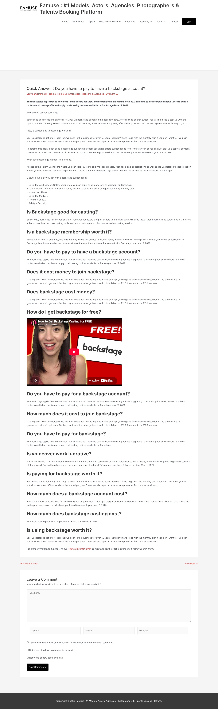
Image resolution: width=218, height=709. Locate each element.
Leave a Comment (36, 93)
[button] (119, 21)
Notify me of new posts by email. (46, 657)
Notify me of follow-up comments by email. (51, 650)
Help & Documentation (69, 93)
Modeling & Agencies (93, 93)
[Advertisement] (109, 48)
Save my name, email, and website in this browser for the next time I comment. (72, 642)
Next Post (191, 563)
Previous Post (29, 563)
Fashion (51, 93)
